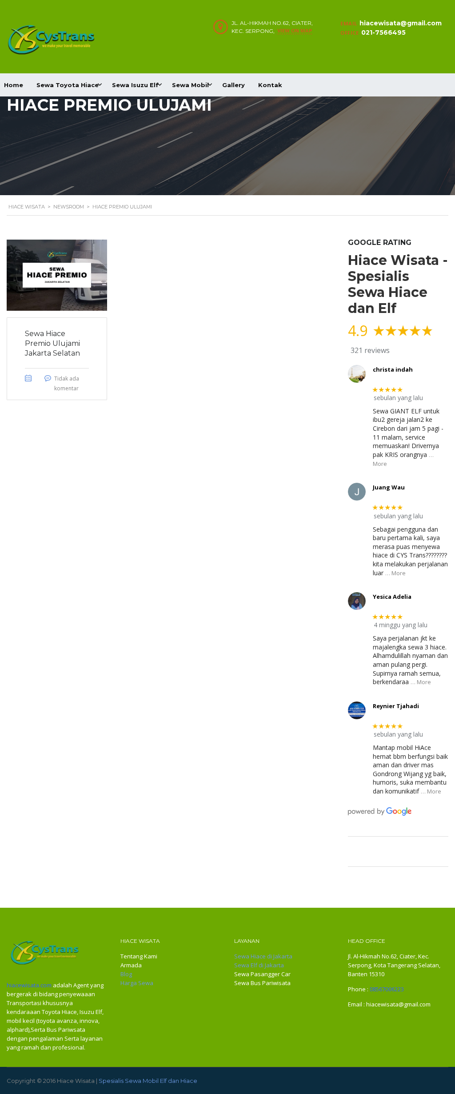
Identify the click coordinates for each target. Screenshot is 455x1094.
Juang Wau (389, 487)
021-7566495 (383, 32)
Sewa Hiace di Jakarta (263, 956)
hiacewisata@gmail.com (400, 23)
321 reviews (370, 350)
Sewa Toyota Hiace (67, 84)
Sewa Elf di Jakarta (259, 965)
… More (395, 573)
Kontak (270, 84)
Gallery (233, 84)
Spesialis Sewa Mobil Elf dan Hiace (148, 1080)
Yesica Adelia (392, 597)
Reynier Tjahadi (396, 706)
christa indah (393, 369)
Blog (126, 974)
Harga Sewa (136, 983)
